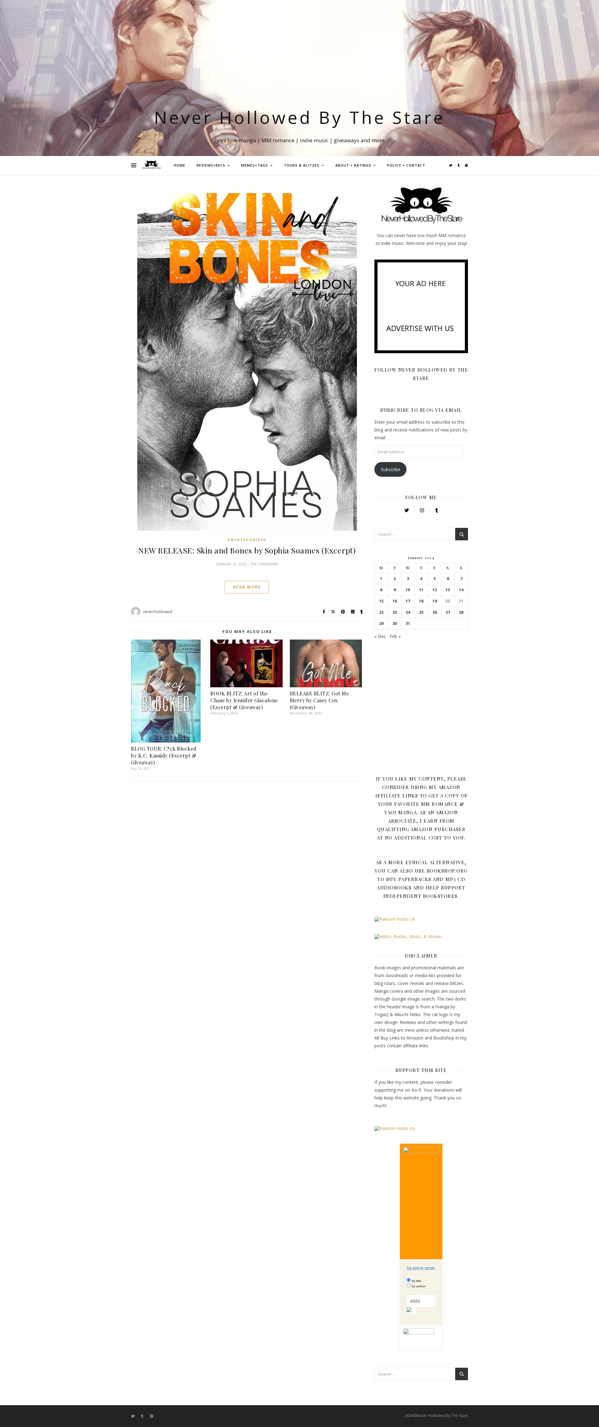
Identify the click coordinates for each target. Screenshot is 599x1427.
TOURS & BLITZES (301, 165)
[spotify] (466, 165)
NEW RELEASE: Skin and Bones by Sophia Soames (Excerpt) (247, 550)
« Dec (380, 636)
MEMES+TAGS (254, 165)
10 (408, 589)
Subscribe (390, 469)
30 (394, 623)
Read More (247, 587)
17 (408, 601)
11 (421, 589)
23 (394, 612)
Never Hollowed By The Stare (299, 117)
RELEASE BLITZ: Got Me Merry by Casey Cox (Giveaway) (319, 700)
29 (381, 623)
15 (381, 601)
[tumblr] (459, 165)
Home (179, 165)
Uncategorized (246, 539)
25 (421, 612)
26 (434, 612)
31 (408, 623)
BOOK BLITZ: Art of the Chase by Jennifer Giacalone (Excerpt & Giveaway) (244, 700)
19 (434, 601)
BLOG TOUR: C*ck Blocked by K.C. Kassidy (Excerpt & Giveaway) (164, 755)
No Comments (264, 564)
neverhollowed (157, 611)
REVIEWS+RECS (211, 165)
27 (448, 612)
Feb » (395, 636)
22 (381, 612)
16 (394, 601)
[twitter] (451, 165)
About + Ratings (353, 165)
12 (434, 589)
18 (421, 601)
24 (408, 612)
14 (461, 589)
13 (448, 589)
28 (461, 612)
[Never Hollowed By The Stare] (151, 165)
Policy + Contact (406, 165)
